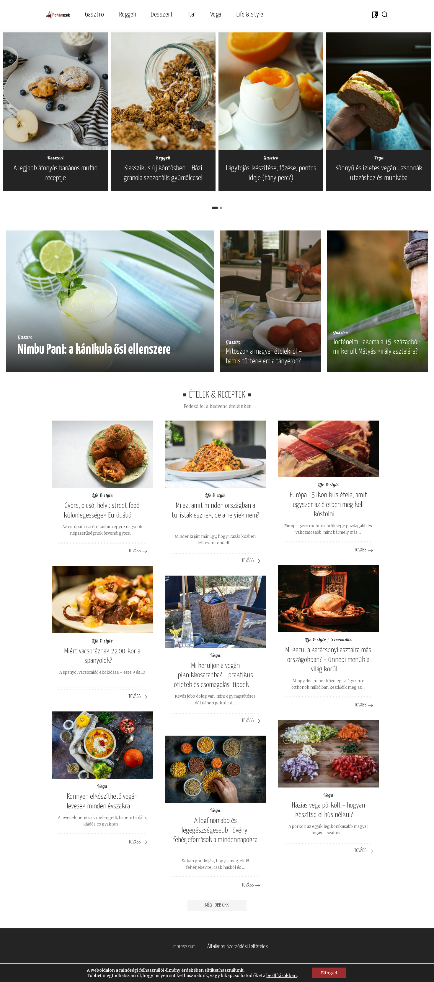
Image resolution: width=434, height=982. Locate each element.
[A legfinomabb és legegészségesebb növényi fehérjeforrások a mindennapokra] (215, 769)
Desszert (55, 158)
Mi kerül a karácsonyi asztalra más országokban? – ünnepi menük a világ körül (328, 660)
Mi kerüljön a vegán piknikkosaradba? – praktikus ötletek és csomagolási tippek (213, 675)
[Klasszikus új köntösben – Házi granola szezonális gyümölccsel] (163, 91)
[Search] (384, 14)
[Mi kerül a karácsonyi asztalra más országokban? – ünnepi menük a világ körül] (328, 598)
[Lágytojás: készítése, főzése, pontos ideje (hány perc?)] (270, 91)
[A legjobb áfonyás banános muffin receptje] (55, 91)
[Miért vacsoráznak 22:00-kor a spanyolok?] (102, 599)
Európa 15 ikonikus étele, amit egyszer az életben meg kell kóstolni (328, 505)
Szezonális (341, 640)
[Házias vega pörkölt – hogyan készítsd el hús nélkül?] (328, 753)
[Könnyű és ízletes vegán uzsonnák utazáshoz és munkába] (378, 91)
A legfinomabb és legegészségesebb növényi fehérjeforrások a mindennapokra (215, 830)
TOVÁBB (190, 365)
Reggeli (163, 158)
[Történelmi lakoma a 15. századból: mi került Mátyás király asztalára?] (377, 301)
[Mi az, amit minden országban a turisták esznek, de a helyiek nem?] (215, 454)
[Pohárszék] (58, 14)
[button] (215, 208)
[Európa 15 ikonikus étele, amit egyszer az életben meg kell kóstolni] (328, 449)
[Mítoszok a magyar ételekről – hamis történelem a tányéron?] (270, 301)
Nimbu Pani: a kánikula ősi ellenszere (94, 350)
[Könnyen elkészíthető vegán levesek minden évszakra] (102, 745)
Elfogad (329, 973)
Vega (378, 158)
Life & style (102, 496)
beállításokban (281, 975)
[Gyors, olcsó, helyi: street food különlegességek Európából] (102, 454)
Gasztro (270, 158)
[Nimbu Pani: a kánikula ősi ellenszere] (110, 301)
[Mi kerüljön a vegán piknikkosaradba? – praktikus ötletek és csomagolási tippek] (215, 612)
